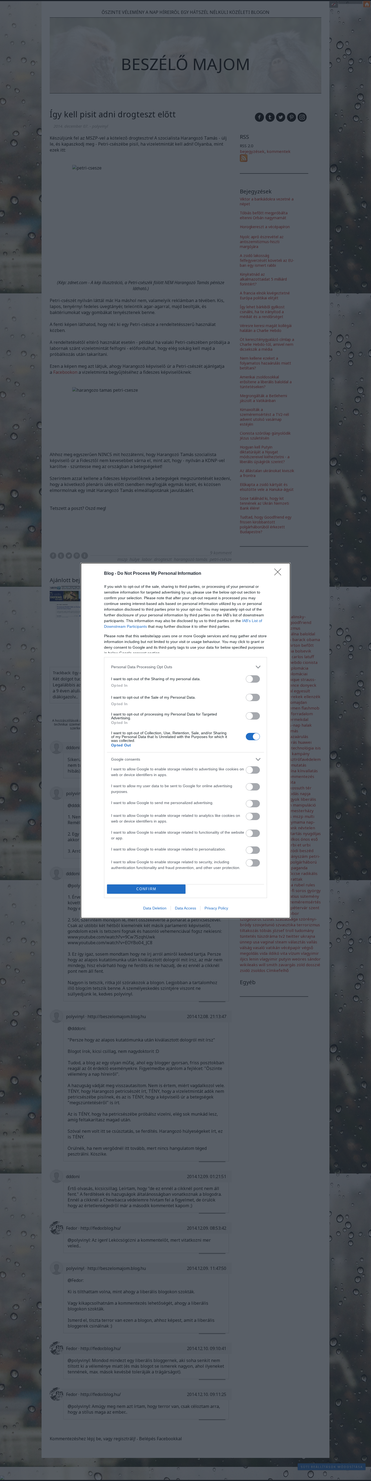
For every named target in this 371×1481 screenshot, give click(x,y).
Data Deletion (154, 908)
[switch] (253, 679)
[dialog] (185, 740)
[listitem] (185, 667)
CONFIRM (146, 889)
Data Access (185, 908)
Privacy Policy (216, 908)
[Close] (279, 574)
